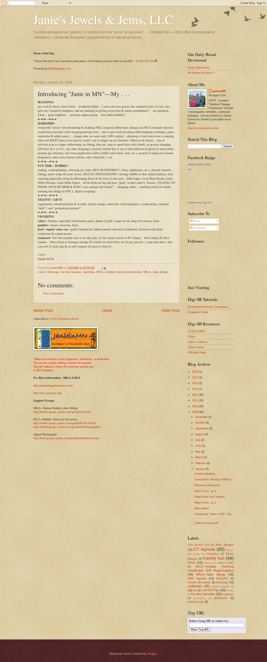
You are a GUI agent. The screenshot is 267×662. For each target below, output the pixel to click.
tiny (225, 621)
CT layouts (204, 549)
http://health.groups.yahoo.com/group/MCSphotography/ (67, 427)
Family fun (213, 558)
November (201, 417)
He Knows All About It (201, 72)
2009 (195, 411)
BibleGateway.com (59, 68)
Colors (191, 336)
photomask (220, 598)
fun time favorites (71, 272)
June (198, 445)
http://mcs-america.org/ (47, 393)
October (200, 422)
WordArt (192, 582)
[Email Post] (104, 267)
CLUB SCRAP (196, 331)
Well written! (201, 508)
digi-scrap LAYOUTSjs (203, 590)
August (200, 434)
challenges (195, 586)
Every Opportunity (199, 67)
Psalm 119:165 (145, 61)
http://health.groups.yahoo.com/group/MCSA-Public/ (64, 423)
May (198, 451)
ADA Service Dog (198, 545)
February (201, 463)
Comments (200, 228)
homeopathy (200, 598)
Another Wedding (204, 473)
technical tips (196, 601)
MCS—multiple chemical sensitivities (119, 272)
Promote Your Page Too (200, 202)
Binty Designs (225, 544)
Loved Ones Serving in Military (213, 479)
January (200, 469)
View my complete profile (203, 128)
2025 (195, 371)
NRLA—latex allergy (155, 272)
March (199, 457)
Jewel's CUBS (225, 563)
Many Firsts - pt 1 (205, 502)
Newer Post (43, 310)
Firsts (191, 562)
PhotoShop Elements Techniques (208, 306)
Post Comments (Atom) (64, 318)
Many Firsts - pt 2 (205, 491)
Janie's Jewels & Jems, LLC (103, 19)
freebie (230, 590)
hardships (89, 272)
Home (107, 310)
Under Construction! (206, 523)
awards (206, 582)
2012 (195, 394)
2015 (195, 383)
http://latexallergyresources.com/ (53, 385)
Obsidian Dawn (197, 352)
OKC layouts (197, 578)
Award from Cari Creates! (209, 496)
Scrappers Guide (198, 312)
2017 (195, 377)
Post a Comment (53, 293)
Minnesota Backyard (206, 485)
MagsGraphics (223, 570)
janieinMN (219, 91)
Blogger (152, 653)
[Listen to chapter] (156, 61)
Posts (196, 221)
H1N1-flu (208, 563)
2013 (195, 389)
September (202, 428)
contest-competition (220, 586)
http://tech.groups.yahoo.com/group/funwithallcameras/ (66, 438)
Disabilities (212, 554)
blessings (53, 272)
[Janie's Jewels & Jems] (200, 198)
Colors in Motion (197, 342)
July (198, 439)
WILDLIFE (222, 578)
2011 (195, 400)
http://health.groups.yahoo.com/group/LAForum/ (62, 411)
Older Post (170, 310)
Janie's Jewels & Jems (199, 164)
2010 (195, 406)
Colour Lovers (196, 347)
